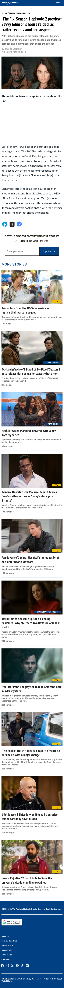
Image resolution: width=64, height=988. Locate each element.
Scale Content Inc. (53, 909)
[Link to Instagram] (7, 965)
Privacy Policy (7, 945)
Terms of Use (6, 955)
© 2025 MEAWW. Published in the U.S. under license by (23, 909)
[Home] (9, 3)
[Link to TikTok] (22, 966)
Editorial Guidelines (9, 941)
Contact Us (5, 959)
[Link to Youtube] (17, 965)
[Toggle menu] (59, 3)
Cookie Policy (6, 950)
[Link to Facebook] (2, 965)
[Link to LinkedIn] (27, 966)
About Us (5, 936)
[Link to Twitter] (12, 965)
